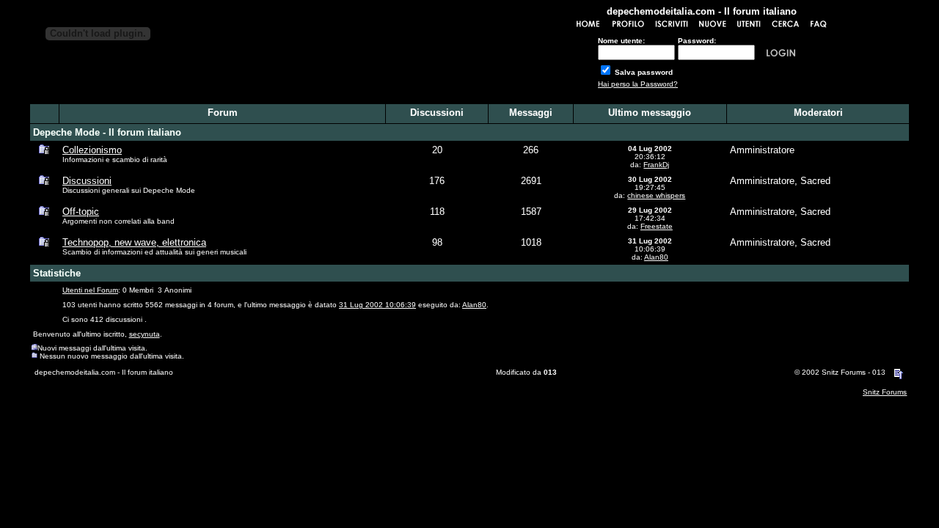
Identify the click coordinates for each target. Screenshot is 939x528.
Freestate (656, 226)
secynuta (144, 334)
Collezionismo (92, 149)
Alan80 (656, 257)
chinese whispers (656, 195)
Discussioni (87, 180)
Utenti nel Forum (90, 290)
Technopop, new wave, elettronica (134, 242)
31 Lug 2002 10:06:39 (377, 305)
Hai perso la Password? (638, 84)
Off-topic (80, 211)
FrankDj (656, 165)
